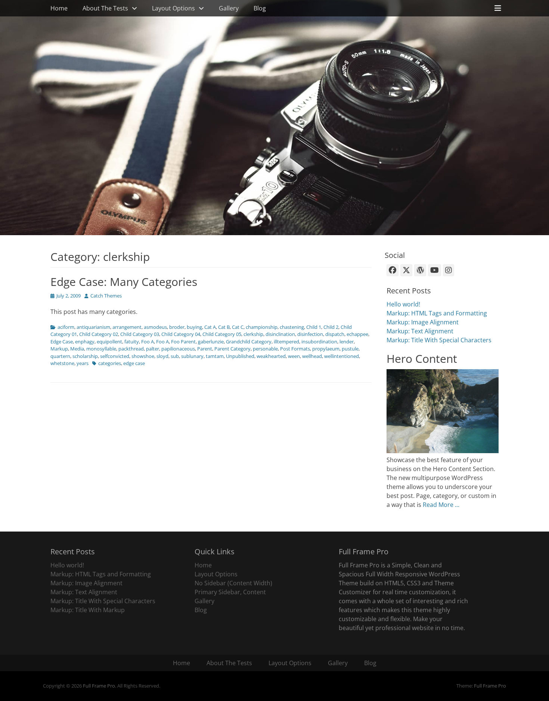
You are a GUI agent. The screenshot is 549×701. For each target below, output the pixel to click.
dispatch (334, 334)
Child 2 (330, 327)
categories (109, 363)
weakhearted (271, 356)
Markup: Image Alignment (423, 322)
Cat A (210, 327)
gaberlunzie (211, 341)
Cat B (224, 327)
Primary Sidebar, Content (230, 592)
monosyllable (101, 348)
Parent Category (232, 348)
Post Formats (295, 348)
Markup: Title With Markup (87, 610)
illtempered (286, 341)
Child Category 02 (98, 334)
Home (59, 8)
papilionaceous (178, 348)
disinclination (280, 334)
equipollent (109, 341)
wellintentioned (341, 356)
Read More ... (441, 505)
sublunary (192, 356)
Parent (204, 348)
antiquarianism (93, 327)
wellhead (312, 356)
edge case (134, 363)
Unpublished (240, 356)
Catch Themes (106, 295)
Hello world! (403, 304)
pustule (350, 348)
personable (265, 348)
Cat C (238, 327)
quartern (60, 356)
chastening (292, 327)
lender (346, 341)
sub (175, 356)
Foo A (147, 341)
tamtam (215, 356)
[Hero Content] (443, 451)
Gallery (229, 8)
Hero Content (422, 358)
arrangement (127, 327)
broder (176, 327)
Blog (260, 8)
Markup (59, 348)
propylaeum (325, 348)
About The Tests (105, 8)
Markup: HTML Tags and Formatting (437, 313)
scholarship (85, 356)
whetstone (62, 363)
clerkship (253, 334)
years (83, 363)
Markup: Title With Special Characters (439, 340)
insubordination (319, 341)
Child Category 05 (221, 334)
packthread (131, 348)
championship (261, 327)
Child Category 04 (180, 334)
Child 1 (313, 327)
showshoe (142, 356)
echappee (357, 334)
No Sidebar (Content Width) (233, 583)
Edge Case (61, 341)
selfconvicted (114, 356)
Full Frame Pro (99, 685)
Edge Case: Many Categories (123, 281)
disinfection (310, 334)
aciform (66, 327)
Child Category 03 (139, 334)
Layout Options (173, 8)
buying (194, 327)
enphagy (84, 341)
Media (77, 348)
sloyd (162, 356)
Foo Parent (183, 341)
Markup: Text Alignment (420, 331)
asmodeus (155, 327)
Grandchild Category (249, 341)
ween (294, 356)
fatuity (131, 341)
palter (152, 348)
